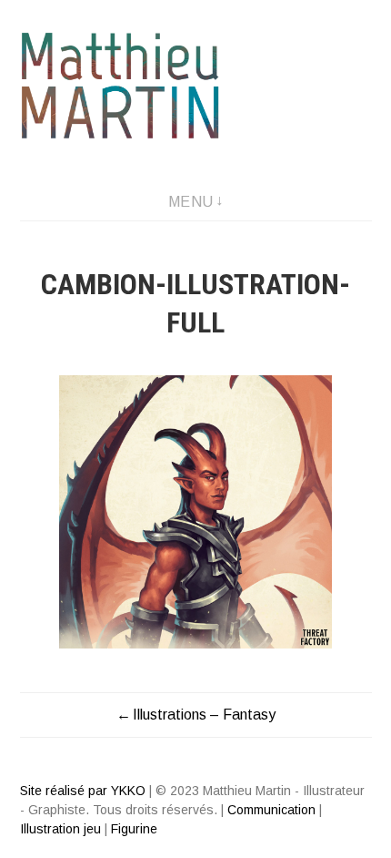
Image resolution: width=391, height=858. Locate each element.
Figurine (134, 829)
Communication (271, 809)
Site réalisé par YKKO (82, 790)
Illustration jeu (60, 829)
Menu (191, 201)
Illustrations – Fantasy (204, 714)
